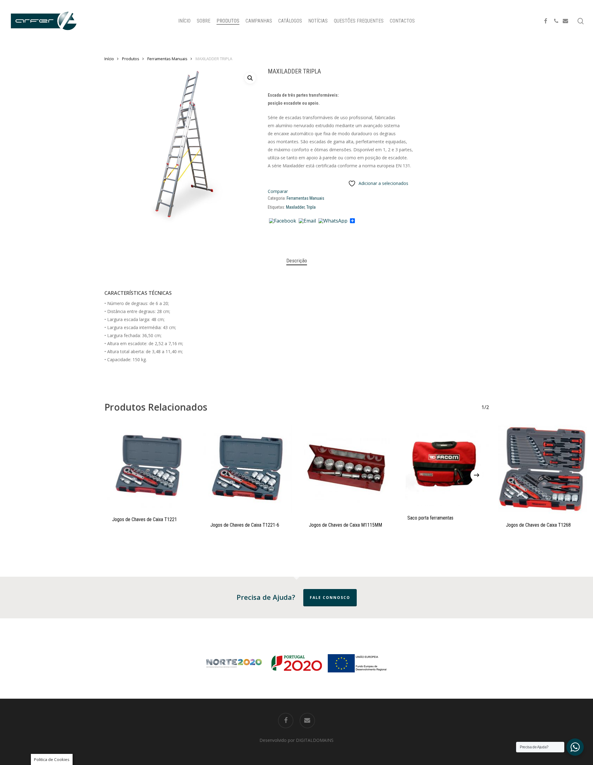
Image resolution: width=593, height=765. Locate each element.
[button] (250, 78)
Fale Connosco (330, 597)
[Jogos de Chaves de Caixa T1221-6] (247, 468)
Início (109, 58)
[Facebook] (282, 221)
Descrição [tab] (296, 260)
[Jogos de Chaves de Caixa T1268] (542, 468)
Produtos (130, 58)
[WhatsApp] (333, 221)
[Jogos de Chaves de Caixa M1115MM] (345, 468)
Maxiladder (295, 207)
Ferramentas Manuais (167, 58)
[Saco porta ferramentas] (444, 465)
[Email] (307, 221)
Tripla (311, 207)
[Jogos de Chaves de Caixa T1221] (149, 466)
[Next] (476, 475)
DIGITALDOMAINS (315, 740)
